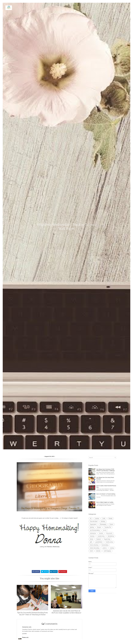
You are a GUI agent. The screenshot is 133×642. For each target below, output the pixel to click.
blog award (109, 533)
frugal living (107, 539)
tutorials (98, 551)
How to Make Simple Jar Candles (104, 502)
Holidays (103, 521)
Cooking (97, 518)
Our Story (116, 8)
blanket (101, 533)
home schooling (94, 545)
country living (101, 536)
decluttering (111, 536)
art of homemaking (95, 530)
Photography (103, 524)
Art (90, 518)
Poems (111, 524)
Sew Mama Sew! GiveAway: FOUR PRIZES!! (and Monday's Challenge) (105, 469)
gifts (91, 542)
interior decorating (94, 548)
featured (98, 539)
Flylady (110, 518)
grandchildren (98, 542)
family (91, 539)
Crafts (103, 518)
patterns (105, 548)
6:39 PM (24, 633)
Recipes (99, 527)
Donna (24, 637)
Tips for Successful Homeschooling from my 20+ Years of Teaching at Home (32, 613)
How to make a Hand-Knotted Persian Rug (106, 486)
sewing (112, 548)
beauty (104, 530)
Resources (124, 8)
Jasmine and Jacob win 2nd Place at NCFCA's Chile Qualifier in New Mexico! (66, 612)
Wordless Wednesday (53, 547)
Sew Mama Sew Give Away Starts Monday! (105, 478)
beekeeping (93, 533)
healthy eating (109, 542)
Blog (110, 8)
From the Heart (93, 521)
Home (104, 8)
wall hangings (107, 551)
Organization (93, 524)
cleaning (92, 536)
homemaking (105, 545)
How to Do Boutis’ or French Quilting (105, 494)
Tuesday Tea (107, 527)
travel (91, 551)
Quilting (92, 527)
